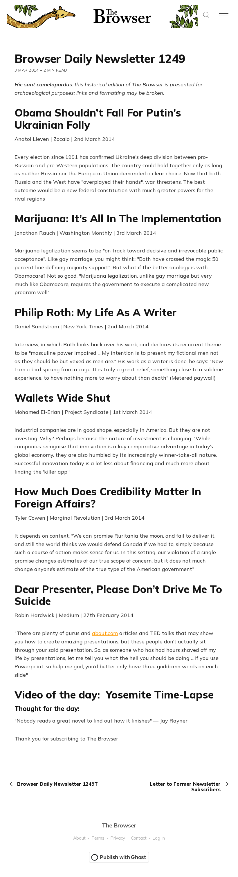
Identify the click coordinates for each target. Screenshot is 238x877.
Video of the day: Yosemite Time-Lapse (114, 694)
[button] (206, 15)
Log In (158, 838)
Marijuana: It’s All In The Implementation (118, 218)
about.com (105, 633)
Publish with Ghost (123, 857)
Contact (139, 838)
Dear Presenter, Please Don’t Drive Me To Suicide (118, 595)
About (79, 838)
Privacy (117, 838)
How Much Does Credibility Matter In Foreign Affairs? (108, 497)
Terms (97, 838)
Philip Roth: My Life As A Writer (95, 312)
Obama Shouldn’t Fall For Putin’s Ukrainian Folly (98, 118)
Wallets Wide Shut (63, 397)
